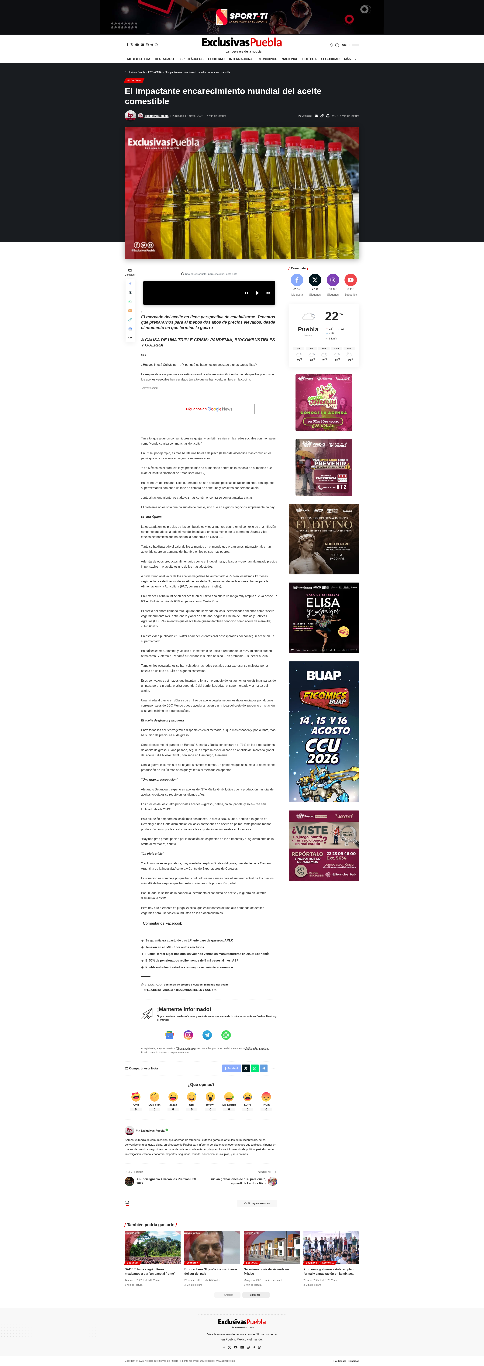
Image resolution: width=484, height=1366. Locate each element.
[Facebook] (128, 44)
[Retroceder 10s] (246, 293)
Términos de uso (185, 1048)
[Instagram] (147, 44)
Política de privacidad (257, 1048)
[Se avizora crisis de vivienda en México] (272, 1247)
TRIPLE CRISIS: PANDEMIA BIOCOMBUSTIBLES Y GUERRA (178, 989)
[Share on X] (130, 292)
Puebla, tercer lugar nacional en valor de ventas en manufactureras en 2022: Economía (207, 953)
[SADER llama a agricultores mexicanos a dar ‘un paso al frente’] (153, 1247)
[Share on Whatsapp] (130, 301)
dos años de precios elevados (183, 984)
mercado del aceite (216, 984)
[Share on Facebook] (130, 283)
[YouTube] (137, 44)
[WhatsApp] (156, 44)
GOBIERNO (311, 1263)
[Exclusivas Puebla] (242, 45)
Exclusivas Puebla (156, 115)
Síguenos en (197, 409)
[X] (132, 44)
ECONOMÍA (134, 80)
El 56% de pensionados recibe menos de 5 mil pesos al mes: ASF (191, 960)
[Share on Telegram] (264, 1068)
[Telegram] (152, 44)
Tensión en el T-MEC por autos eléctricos (174, 947)
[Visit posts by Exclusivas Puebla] (130, 116)
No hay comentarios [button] (259, 1203)
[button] (337, 45)
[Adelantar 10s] (268, 293)
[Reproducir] (257, 293)
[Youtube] (350, 285)
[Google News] (142, 44)
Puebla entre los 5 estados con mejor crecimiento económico (189, 967)
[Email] (316, 116)
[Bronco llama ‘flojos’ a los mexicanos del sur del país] (212, 1247)
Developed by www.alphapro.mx (217, 1360)
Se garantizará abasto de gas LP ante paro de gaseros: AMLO (189, 940)
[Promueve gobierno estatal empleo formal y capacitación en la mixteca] (331, 1247)
